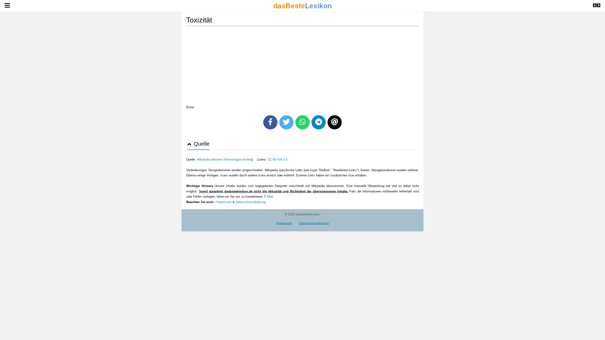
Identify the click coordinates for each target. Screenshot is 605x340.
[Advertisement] (302, 66)
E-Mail (268, 196)
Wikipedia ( (204, 159)
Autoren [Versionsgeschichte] (232, 159)
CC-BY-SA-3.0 (277, 159)
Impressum (224, 202)
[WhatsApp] (302, 122)
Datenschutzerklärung (250, 202)
